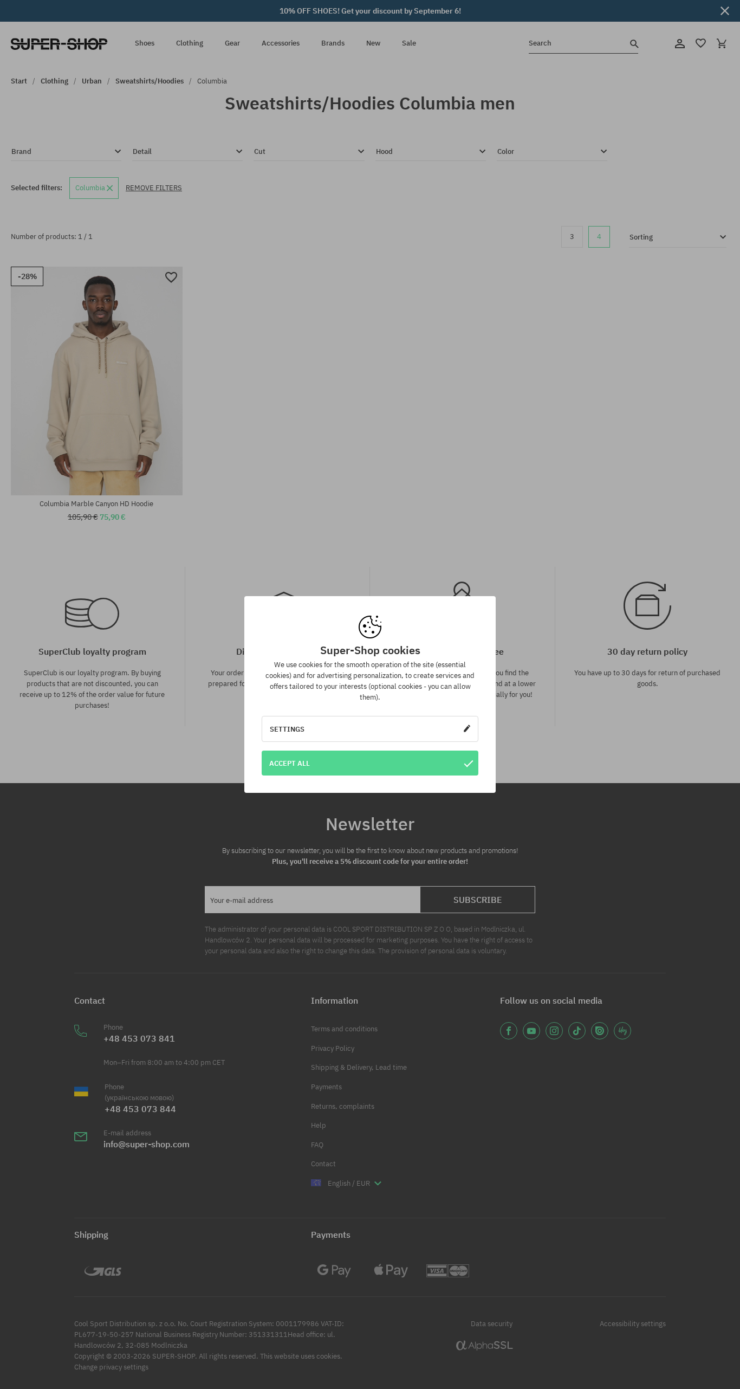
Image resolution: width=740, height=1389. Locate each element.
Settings (287, 729)
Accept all (289, 763)
